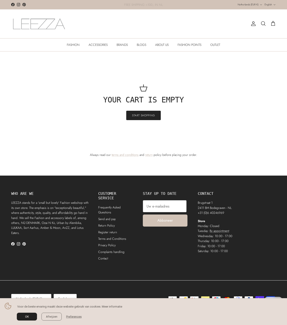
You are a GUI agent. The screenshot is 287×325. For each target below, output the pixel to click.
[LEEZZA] (39, 24)
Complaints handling (111, 252)
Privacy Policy (107, 245)
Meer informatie (112, 306)
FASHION (73, 44)
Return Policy (106, 225)
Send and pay (107, 219)
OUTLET (215, 44)
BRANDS (122, 44)
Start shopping (143, 115)
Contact (103, 258)
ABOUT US (162, 44)
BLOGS (141, 44)
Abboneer (165, 220)
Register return (107, 232)
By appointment (219, 231)
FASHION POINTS (189, 44)
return (149, 155)
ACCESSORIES (98, 44)
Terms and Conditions (112, 238)
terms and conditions (125, 155)
